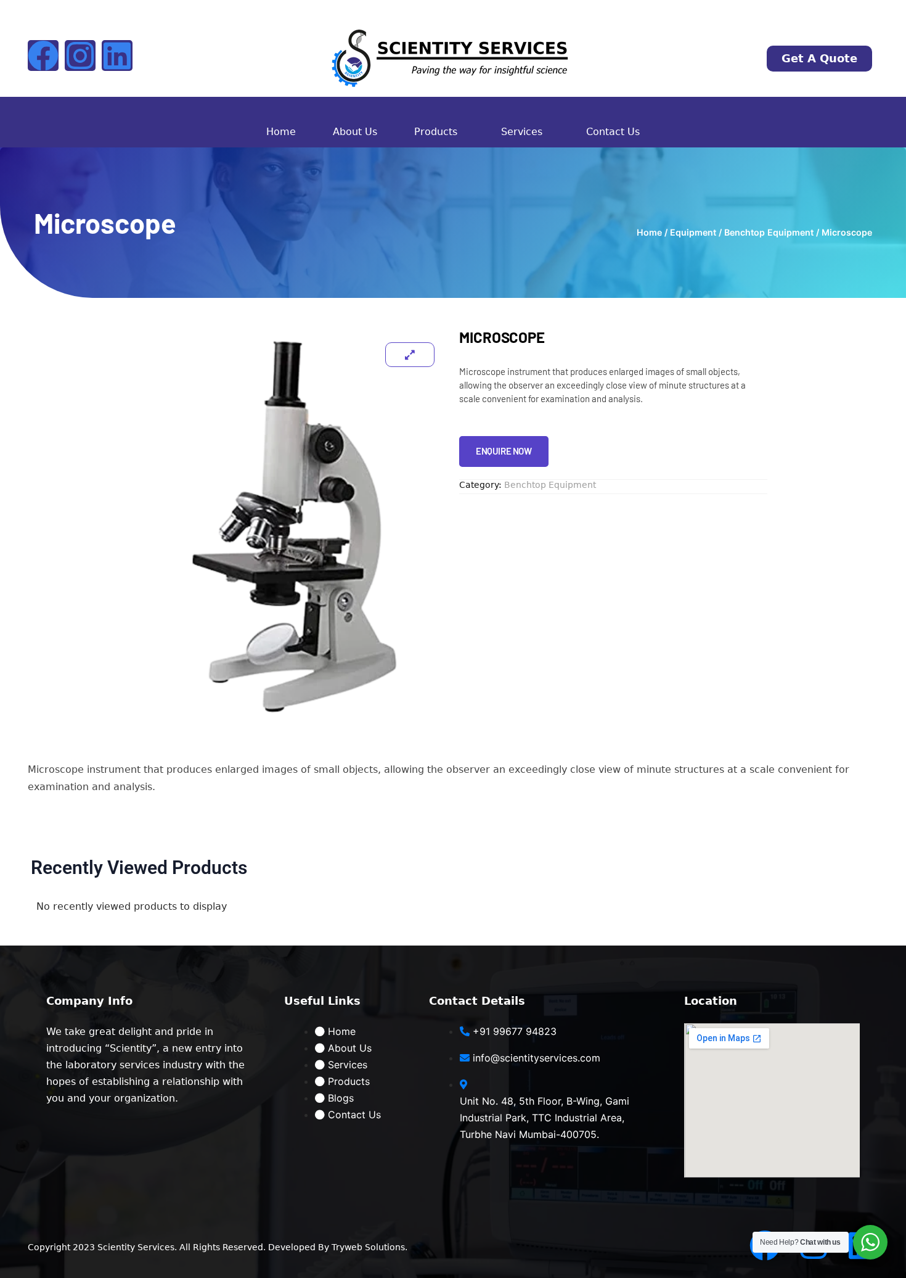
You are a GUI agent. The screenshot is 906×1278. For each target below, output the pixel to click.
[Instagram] (80, 55)
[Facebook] (43, 55)
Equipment (693, 232)
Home (281, 132)
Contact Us (613, 132)
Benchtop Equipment (769, 232)
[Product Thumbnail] (410, 354)
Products (435, 132)
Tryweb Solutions (368, 1247)
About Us (355, 132)
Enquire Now (504, 450)
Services (521, 132)
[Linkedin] (117, 55)
